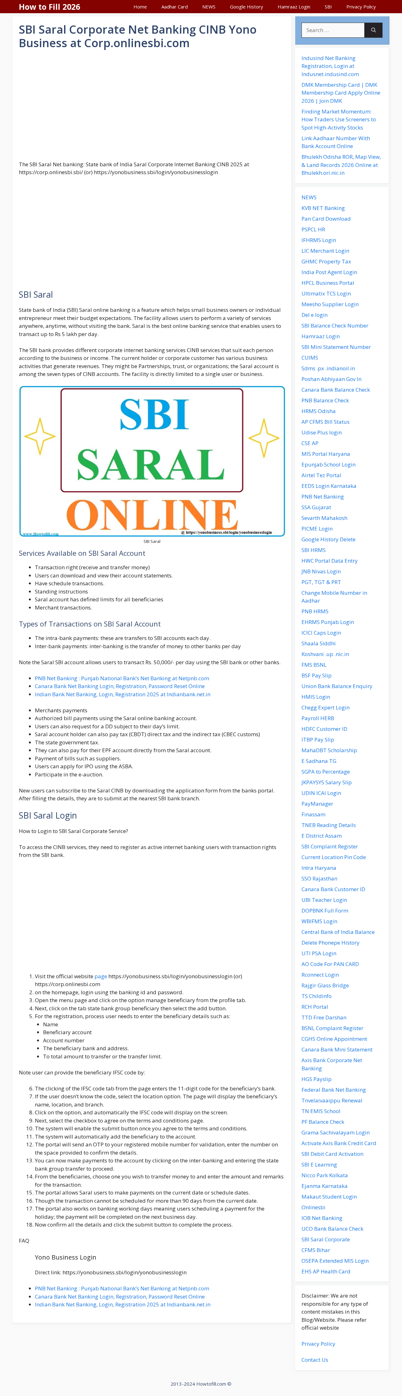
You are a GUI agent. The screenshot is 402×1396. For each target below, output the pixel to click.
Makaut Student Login (329, 1196)
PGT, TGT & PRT (321, 582)
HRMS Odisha (319, 411)
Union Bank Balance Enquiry (337, 686)
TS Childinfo (317, 996)
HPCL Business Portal (328, 282)
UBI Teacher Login (324, 899)
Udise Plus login (322, 432)
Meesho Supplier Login (330, 304)
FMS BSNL (314, 664)
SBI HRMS (314, 550)
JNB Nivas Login (321, 571)
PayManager (317, 803)
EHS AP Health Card (326, 1271)
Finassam (313, 814)
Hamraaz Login (294, 6)
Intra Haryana (319, 867)
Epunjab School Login (329, 464)
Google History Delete (329, 539)
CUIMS (310, 357)
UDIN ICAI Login (321, 793)
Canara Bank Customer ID (333, 889)
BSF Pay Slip (317, 675)
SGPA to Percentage (326, 771)
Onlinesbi (313, 1207)
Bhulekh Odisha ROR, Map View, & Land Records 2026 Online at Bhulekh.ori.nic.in (341, 164)
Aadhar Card (174, 6)
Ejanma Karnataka (325, 1185)
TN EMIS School (321, 1111)
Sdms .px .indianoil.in (328, 368)
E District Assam (322, 835)
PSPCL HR (313, 229)
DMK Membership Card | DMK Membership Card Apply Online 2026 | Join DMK (341, 92)
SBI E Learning (319, 1164)
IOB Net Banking (322, 1218)
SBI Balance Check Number (335, 325)
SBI (328, 6)
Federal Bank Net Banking (334, 1089)
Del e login (315, 314)
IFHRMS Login (319, 240)
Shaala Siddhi (319, 643)
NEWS (208, 6)
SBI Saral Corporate (326, 1239)
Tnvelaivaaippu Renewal (332, 1100)
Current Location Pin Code (334, 857)
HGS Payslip (317, 1079)
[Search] (374, 30)
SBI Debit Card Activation (332, 1153)
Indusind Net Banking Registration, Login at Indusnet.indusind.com (330, 66)
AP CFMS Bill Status (326, 421)
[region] (152, 105)
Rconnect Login (320, 974)
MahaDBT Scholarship (329, 750)
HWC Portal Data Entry (330, 560)
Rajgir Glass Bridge (325, 985)
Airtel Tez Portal (321, 475)
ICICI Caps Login (321, 632)
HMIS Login (316, 696)
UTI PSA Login (319, 953)
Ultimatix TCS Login (326, 293)
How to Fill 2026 (49, 6)
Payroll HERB (318, 718)
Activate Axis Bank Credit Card (339, 1143)
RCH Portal (315, 1006)
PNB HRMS (315, 611)
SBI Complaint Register (330, 846)
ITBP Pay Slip (318, 739)
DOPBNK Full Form (325, 910)
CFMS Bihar (316, 1250)
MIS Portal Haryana (326, 453)
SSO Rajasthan (319, 878)
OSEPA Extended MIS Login (335, 1260)
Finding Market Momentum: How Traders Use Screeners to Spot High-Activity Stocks (339, 119)
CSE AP (310, 443)
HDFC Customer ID (324, 728)
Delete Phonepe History (331, 942)
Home (140, 6)
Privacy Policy (361, 6)
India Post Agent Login (329, 272)
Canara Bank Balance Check (336, 389)
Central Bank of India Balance (338, 931)
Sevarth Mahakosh (324, 517)
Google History (246, 6)
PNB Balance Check (325, 400)
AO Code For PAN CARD (330, 964)
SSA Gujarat (316, 507)
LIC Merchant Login (325, 250)
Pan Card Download (326, 218)
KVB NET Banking (323, 208)
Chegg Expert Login (326, 707)
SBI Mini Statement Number (336, 346)
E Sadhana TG (319, 760)
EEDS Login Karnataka (329, 485)
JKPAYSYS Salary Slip (327, 782)
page (101, 976)
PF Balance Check (323, 1121)
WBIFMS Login (319, 921)
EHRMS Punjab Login (328, 622)
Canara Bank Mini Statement (337, 1049)
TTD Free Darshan (324, 1017)
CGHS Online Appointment (334, 1038)
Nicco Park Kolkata (325, 1175)
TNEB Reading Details (329, 825)
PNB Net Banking (323, 496)
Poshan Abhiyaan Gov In (331, 379)
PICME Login (317, 528)
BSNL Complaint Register (332, 1028)
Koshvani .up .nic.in (325, 654)
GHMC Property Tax (326, 261)
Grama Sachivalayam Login (336, 1132)
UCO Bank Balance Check (332, 1228)
